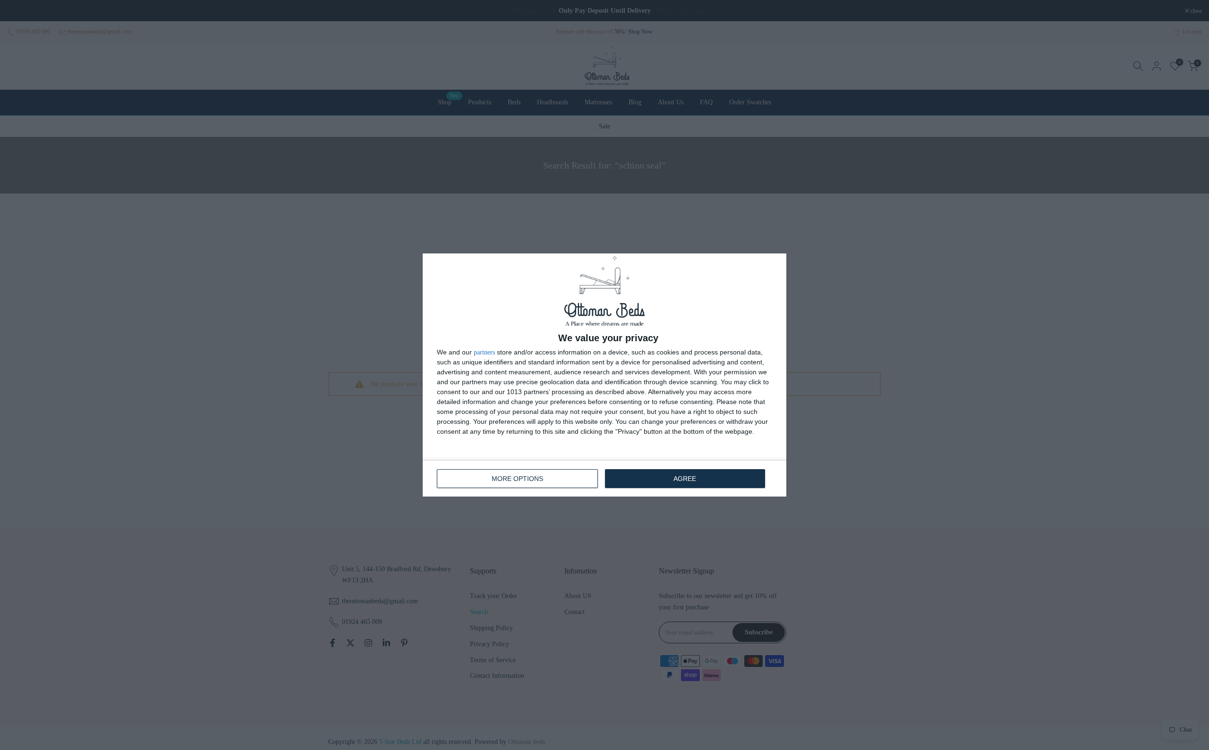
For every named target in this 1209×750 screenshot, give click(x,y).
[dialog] (604, 374)
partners (484, 352)
